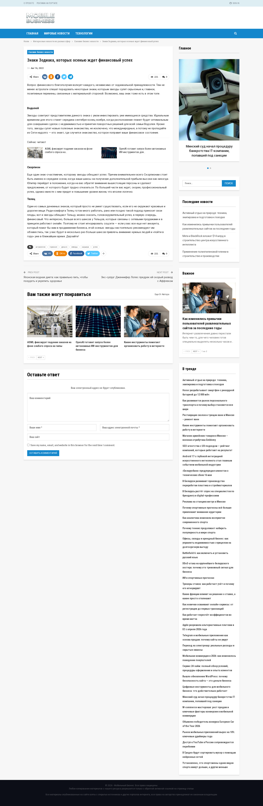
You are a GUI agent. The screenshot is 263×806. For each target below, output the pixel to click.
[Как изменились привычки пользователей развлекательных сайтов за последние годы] (209, 297)
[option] (209, 111)
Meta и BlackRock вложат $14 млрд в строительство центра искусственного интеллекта (205, 240)
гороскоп (53, 247)
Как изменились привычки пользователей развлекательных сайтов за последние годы (206, 323)
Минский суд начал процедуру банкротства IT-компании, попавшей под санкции (209, 150)
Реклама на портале (47, 3)
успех (95, 247)
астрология (40, 247)
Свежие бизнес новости (40, 52)
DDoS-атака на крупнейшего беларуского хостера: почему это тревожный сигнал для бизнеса (207, 567)
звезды (74, 247)
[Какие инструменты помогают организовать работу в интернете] (146, 321)
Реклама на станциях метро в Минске (204, 501)
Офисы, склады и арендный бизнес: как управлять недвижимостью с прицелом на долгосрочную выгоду (206, 543)
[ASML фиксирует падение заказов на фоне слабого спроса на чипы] (35, 153)
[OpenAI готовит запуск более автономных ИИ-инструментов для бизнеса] (109, 153)
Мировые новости (57, 33)
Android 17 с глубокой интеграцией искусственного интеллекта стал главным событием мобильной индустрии (207, 460)
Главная (32, 33)
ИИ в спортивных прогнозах (198, 577)
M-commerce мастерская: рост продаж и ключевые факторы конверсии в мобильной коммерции (207, 711)
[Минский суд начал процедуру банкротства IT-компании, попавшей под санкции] (209, 110)
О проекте (29, 3)
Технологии (83, 33)
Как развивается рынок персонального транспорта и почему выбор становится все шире (207, 405)
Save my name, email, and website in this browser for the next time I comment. (72, 445)
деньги (64, 247)
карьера (85, 247)
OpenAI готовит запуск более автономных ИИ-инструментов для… (142, 150)
